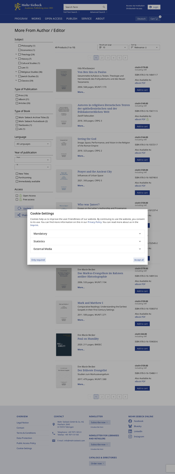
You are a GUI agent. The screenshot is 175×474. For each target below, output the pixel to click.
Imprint (34, 225)
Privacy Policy (95, 222)
